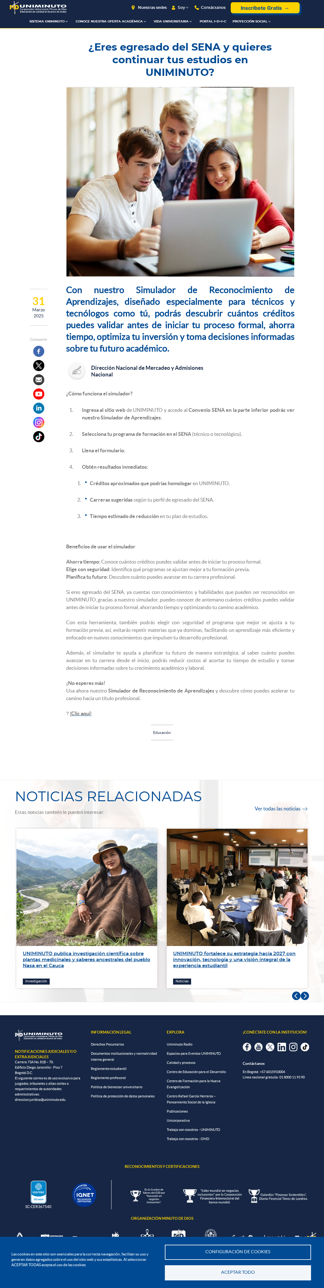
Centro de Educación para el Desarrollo (196, 1072)
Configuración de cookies (237, 1251)
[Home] (37, 7)
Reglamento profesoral (108, 1078)
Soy (181, 7)
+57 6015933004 (272, 1072)
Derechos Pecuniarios (107, 1044)
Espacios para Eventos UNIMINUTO (194, 1053)
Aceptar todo (238, 1272)
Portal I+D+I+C (213, 21)
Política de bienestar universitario (116, 1087)
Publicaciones (177, 1111)
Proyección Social (250, 21)
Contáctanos (213, 7)
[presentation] (296, 996)
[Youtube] (38, 394)
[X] (38, 365)
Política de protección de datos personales (123, 1096)
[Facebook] (38, 351)
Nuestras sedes (152, 7)
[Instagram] (38, 422)
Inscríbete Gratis (261, 8)
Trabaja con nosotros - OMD (188, 1139)
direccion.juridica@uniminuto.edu (40, 1100)
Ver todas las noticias (281, 808)
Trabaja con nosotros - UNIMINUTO (193, 1130)
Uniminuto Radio (179, 1044)
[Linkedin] (38, 408)
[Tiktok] (38, 436)
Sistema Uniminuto (47, 21)
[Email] (38, 379)
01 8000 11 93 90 (292, 1077)
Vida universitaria (171, 21)
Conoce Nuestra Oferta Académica (109, 21)
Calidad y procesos (181, 1063)
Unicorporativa (178, 1120)
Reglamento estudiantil (109, 1069)
